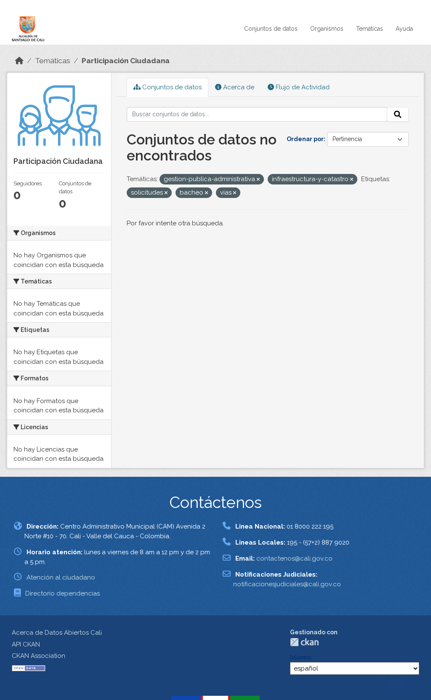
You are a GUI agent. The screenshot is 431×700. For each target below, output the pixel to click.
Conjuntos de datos (271, 28)
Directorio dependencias (62, 593)
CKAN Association (38, 656)
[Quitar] (258, 179)
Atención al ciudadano (61, 577)
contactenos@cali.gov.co (294, 558)
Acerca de (237, 87)
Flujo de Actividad (302, 87)
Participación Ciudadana (126, 60)
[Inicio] (19, 60)
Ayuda (404, 28)
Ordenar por (305, 139)
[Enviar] (398, 114)
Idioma (300, 657)
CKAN (304, 642)
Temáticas (369, 28)
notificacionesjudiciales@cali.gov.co (287, 584)
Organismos (326, 28)
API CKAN (26, 644)
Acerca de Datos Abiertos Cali (57, 632)
